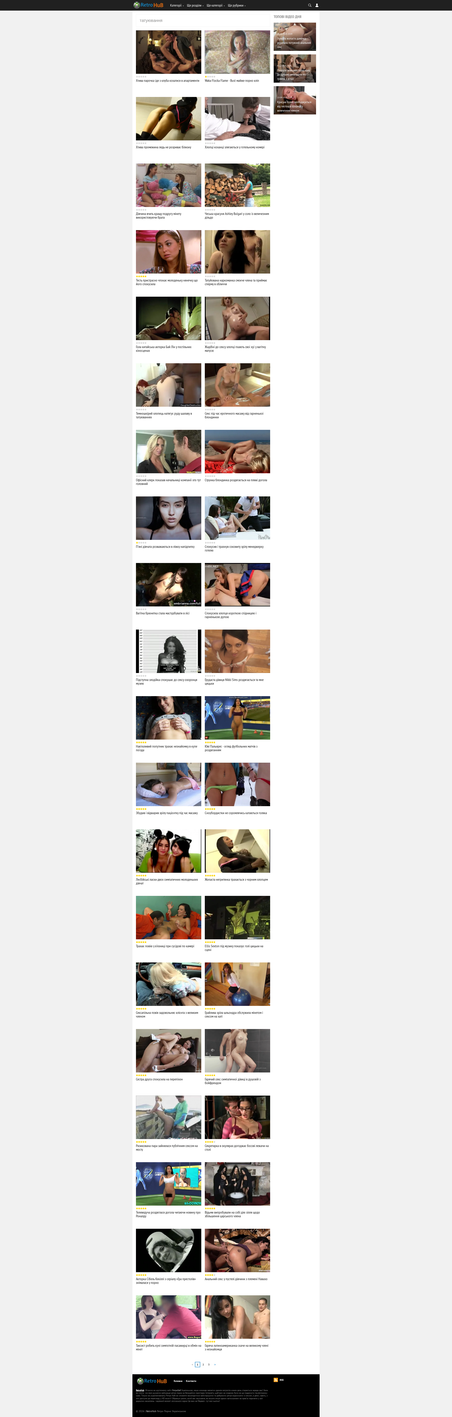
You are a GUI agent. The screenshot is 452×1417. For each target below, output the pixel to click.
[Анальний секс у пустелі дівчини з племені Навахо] (237, 1250)
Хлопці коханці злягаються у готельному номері (234, 147)
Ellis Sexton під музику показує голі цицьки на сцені (234, 948)
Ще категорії (215, 5)
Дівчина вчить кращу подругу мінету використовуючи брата (158, 215)
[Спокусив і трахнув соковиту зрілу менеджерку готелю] (237, 518)
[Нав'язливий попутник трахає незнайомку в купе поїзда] (168, 718)
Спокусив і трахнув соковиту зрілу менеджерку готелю (234, 548)
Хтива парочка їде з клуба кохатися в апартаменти (167, 80)
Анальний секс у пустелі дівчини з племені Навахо (236, 1279)
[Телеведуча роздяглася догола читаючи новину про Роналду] (168, 1184)
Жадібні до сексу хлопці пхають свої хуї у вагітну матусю (235, 349)
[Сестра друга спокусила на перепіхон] (168, 1050)
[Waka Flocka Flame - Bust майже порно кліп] (237, 52)
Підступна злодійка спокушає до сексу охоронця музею (166, 681)
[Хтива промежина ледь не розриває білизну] (168, 118)
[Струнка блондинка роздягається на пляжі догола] (237, 451)
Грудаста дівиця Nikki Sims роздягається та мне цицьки (234, 681)
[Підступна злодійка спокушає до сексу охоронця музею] (168, 651)
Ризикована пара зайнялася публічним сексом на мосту (167, 1147)
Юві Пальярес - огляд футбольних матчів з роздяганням (231, 748)
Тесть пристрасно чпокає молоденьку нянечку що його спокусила (167, 282)
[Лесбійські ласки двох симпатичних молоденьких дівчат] (168, 851)
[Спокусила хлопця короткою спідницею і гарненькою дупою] (237, 584)
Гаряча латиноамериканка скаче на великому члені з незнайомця (236, 1347)
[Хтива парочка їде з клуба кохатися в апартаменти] (168, 52)
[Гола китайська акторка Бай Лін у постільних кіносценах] (168, 318)
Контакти (191, 1381)
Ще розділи (194, 5)
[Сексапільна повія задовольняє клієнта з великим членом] (168, 984)
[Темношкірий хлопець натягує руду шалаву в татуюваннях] (168, 385)
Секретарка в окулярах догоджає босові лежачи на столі (237, 1147)
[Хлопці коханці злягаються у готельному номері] (237, 118)
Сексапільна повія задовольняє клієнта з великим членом (167, 1014)
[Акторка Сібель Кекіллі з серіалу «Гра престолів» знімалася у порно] (168, 1250)
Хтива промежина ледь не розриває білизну (163, 147)
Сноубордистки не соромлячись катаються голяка (236, 813)
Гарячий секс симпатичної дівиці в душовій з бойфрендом (233, 1081)
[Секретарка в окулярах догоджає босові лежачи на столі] (237, 1117)
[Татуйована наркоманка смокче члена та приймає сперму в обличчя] (237, 252)
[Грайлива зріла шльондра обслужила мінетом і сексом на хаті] (237, 984)
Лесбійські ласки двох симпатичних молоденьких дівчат (167, 881)
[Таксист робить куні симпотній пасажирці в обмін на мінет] (168, 1317)
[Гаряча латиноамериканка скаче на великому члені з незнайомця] (237, 1317)
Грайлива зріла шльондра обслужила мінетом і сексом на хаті (234, 1014)
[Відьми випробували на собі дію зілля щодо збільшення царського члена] (237, 1184)
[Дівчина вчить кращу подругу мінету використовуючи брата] (168, 185)
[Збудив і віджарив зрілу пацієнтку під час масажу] (168, 784)
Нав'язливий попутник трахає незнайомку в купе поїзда (166, 748)
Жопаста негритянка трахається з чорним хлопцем (236, 879)
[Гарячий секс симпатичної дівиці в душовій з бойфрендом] (237, 1050)
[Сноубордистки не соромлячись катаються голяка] (237, 784)
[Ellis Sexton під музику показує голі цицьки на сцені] (237, 917)
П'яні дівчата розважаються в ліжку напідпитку (165, 546)
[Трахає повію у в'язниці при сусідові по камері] (168, 917)
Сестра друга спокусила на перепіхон (159, 1079)
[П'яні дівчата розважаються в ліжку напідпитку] (168, 518)
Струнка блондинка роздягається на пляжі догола (236, 480)
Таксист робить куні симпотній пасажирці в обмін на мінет (168, 1347)
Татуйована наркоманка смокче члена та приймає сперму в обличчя (236, 282)
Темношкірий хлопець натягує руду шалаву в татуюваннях (164, 415)
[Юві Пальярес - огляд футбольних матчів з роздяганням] (237, 718)
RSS (282, 1380)
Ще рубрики (235, 5)
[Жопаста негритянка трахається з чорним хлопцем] (237, 851)
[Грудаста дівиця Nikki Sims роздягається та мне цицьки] (237, 651)
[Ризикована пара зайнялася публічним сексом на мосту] (168, 1117)
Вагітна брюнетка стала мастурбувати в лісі (162, 613)
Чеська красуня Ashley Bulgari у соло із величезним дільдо (237, 215)
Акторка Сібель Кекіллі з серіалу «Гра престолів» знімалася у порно (166, 1281)
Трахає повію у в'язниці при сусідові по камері (165, 946)
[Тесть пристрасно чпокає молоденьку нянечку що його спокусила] (168, 252)
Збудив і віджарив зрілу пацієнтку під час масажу (167, 813)
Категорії (176, 5)
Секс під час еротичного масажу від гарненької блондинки (234, 415)
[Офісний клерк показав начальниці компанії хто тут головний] (168, 451)
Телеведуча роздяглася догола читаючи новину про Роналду (168, 1214)
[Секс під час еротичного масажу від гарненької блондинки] (237, 385)
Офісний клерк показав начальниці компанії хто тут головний (168, 482)
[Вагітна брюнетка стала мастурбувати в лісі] (168, 584)
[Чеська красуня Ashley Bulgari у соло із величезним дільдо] (237, 185)
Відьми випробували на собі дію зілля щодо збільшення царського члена (232, 1214)
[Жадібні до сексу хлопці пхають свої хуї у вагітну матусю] (237, 318)
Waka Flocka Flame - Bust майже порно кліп (232, 80)
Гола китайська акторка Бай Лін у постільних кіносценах (163, 349)
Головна (178, 1381)
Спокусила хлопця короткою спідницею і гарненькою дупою (230, 615)
